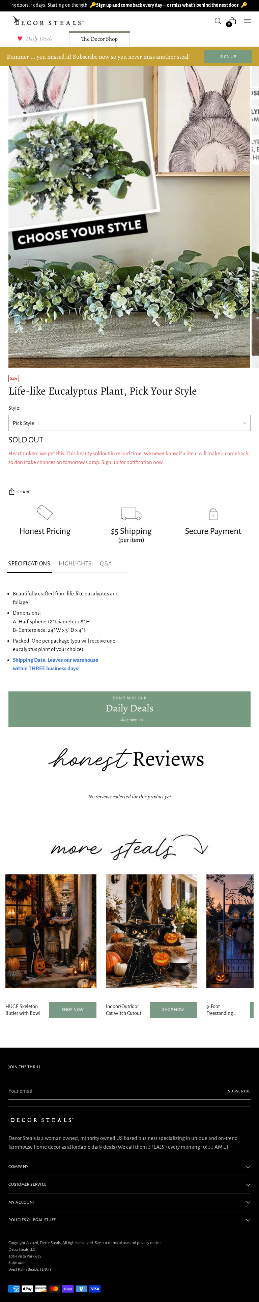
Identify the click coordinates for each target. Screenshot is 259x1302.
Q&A (106, 564)
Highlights (75, 564)
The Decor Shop (99, 39)
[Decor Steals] (48, 21)
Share (23, 492)
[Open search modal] (218, 21)
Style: (14, 408)
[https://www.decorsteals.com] (129, 709)
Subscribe (239, 1091)
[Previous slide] (15, 935)
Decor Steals (50, 1242)
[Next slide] (243, 935)
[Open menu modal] (247, 21)
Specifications (29, 564)
